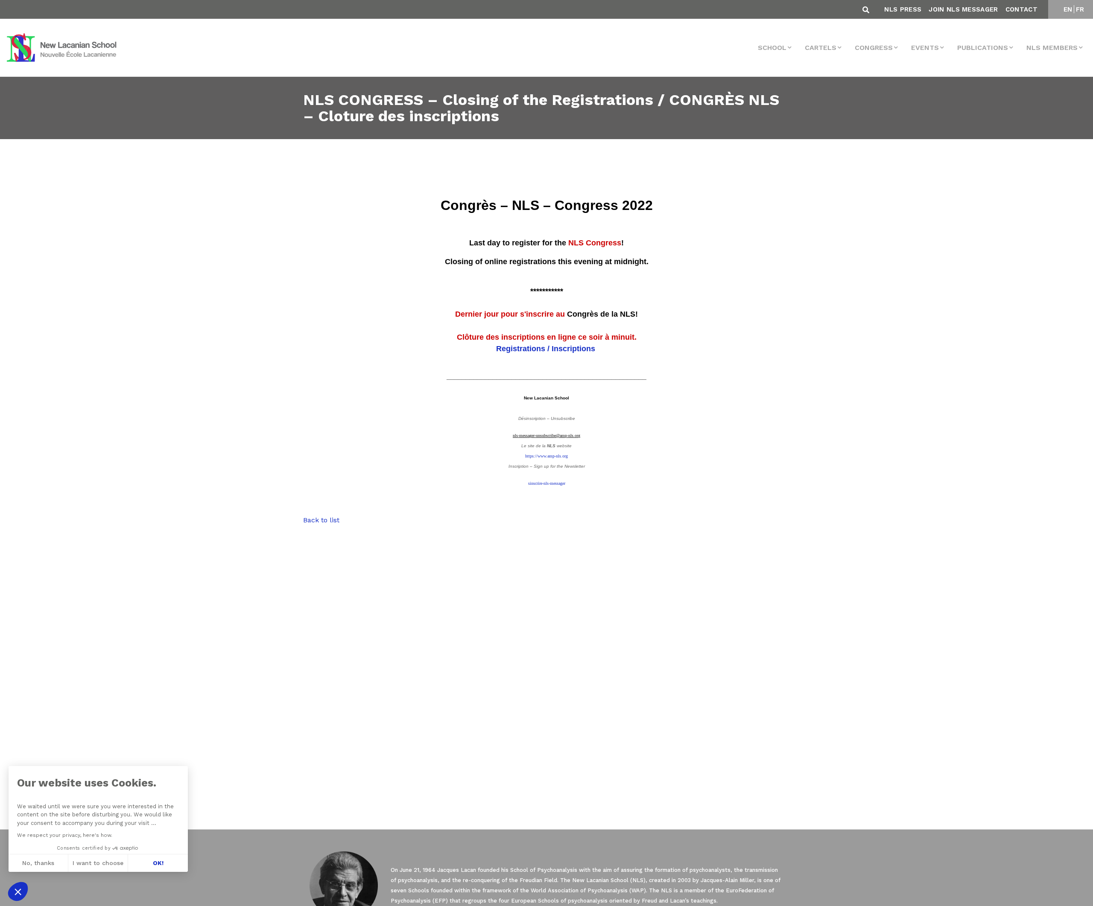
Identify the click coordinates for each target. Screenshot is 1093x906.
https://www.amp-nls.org (546, 456)
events (925, 48)
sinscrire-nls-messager (546, 483)
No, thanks (38, 862)
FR (1080, 9)
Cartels (820, 48)
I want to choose (98, 862)
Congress (874, 48)
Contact (1021, 9)
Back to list (321, 520)
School (772, 48)
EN (1068, 9)
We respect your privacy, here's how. (64, 835)
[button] (18, 891)
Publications (982, 48)
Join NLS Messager (963, 9)
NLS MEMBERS (1052, 48)
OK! (158, 862)
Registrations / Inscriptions (546, 348)
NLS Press (902, 9)
